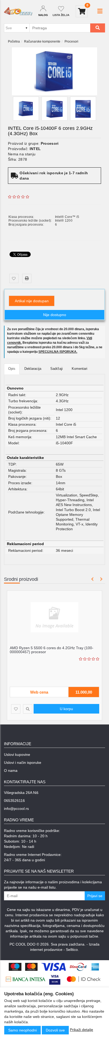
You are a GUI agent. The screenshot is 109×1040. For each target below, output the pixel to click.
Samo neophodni (22, 1030)
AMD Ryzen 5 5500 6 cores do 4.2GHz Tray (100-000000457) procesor (51, 650)
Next (100, 579)
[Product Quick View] (27, 709)
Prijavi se (94, 896)
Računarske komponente (42, 41)
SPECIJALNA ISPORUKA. (57, 352)
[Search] (97, 27)
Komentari (79, 369)
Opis (11, 369)
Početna (14, 41)
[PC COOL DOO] (18, 11)
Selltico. (72, 949)
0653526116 (14, 800)
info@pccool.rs (16, 808)
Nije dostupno (54, 315)
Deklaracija (32, 369)
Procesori (71, 41)
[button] (99, 11)
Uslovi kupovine (17, 754)
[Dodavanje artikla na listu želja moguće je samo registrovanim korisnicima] (14, 278)
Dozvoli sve (55, 1030)
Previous (92, 579)
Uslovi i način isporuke (22, 762)
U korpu (66, 709)
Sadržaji (56, 369)
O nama (10, 770)
